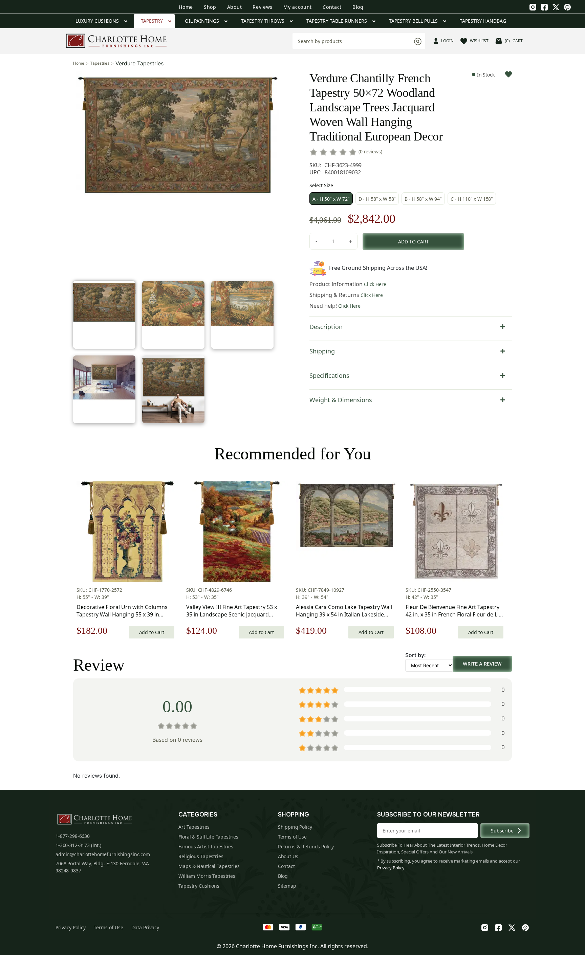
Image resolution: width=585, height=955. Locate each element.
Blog (358, 7)
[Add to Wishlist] (508, 74)
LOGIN (447, 41)
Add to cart (413, 241)
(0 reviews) (370, 151)
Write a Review (482, 664)
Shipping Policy (295, 827)
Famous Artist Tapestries (205, 846)
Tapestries (99, 63)
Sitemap (287, 886)
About (234, 7)
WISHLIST (479, 41)
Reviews (263, 7)
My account (297, 7)
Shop (210, 7)
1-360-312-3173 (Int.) (78, 845)
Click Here (375, 284)
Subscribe (502, 830)
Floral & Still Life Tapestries (208, 836)
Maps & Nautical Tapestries (208, 866)
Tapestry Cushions (198, 886)
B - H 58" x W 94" (423, 199)
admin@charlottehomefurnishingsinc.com (103, 854)
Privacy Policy (390, 868)
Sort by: (415, 655)
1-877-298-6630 (73, 836)
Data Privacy (145, 927)
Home (186, 7)
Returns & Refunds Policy (306, 846)
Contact (332, 7)
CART (514, 41)
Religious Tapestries (200, 856)
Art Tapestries (193, 827)
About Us (288, 856)
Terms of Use (292, 836)
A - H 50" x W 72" (331, 199)
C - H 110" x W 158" (472, 199)
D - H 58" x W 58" (377, 199)
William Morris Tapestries (206, 876)
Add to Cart (151, 632)
